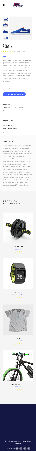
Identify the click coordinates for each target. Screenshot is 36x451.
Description (8, 121)
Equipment (18, 246)
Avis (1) (6, 133)
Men (14, 111)
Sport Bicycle (18, 384)
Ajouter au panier (14, 94)
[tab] (18, 120)
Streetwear (18, 107)
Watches (18, 292)
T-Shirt (18, 338)
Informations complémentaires (10, 127)
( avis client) (21, 51)
